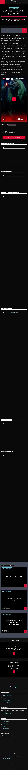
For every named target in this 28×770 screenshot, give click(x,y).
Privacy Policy (7, 758)
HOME (4, 756)
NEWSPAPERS (6, 728)
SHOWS (10, 756)
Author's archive (14, 137)
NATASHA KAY (12, 124)
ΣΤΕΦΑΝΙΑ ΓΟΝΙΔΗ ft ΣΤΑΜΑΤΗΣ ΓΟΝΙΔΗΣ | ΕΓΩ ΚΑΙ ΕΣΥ (14, 622)
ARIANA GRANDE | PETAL (14, 599)
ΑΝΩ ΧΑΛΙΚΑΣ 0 (7, 702)
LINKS (4, 726)
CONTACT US (18, 756)
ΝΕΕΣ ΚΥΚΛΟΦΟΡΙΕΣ (14, 8)
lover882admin (17, 19)
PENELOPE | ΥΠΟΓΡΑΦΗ (14, 577)
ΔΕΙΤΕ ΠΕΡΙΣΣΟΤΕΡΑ (6, 713)
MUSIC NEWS (6, 721)
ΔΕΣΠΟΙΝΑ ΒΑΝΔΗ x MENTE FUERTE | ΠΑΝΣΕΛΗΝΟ (14, 666)
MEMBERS (5, 724)
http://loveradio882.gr (7, 695)
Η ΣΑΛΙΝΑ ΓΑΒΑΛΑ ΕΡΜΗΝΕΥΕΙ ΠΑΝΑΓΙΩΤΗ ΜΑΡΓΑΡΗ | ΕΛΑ (14, 648)
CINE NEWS (5, 723)
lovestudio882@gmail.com (8, 700)
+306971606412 (6, 697)
